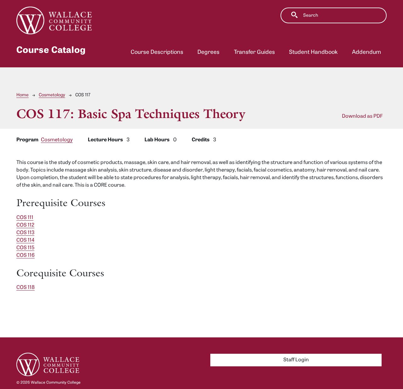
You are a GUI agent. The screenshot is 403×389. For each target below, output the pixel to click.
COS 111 (24, 217)
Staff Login (296, 360)
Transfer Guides (254, 52)
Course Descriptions (157, 52)
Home (22, 95)
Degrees (208, 52)
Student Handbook (313, 52)
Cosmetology (52, 95)
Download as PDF (362, 116)
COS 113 (25, 232)
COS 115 (25, 248)
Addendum (366, 52)
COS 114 (25, 240)
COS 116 (25, 255)
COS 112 (25, 225)
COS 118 (25, 287)
